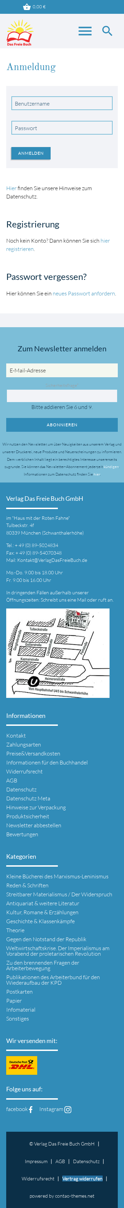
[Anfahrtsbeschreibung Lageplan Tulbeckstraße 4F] (58, 693)
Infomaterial (20, 1009)
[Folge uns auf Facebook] (30, 1108)
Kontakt (16, 735)
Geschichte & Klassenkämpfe (40, 921)
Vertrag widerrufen (82, 1178)
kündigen (111, 466)
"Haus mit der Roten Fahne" (41, 518)
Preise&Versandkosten (33, 753)
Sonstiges (17, 1018)
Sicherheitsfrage (62, 385)
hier (97, 474)
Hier (12, 188)
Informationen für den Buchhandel (47, 762)
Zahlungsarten (23, 744)
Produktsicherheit (27, 816)
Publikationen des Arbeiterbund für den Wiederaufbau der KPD (53, 980)
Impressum (36, 1161)
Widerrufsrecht (24, 771)
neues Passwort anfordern (84, 293)
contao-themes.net (74, 1196)
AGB (11, 780)
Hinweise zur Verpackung (36, 807)
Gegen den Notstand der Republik (46, 939)
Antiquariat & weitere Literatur (42, 903)
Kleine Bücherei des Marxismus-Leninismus (57, 876)
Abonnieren (62, 424)
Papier (14, 1000)
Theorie (15, 930)
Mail (82, 600)
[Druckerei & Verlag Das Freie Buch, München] (20, 34)
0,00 (34, 7)
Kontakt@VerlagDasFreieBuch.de (52, 560)
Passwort (26, 128)
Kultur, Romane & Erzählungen (42, 912)
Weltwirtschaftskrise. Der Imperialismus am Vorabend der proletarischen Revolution (58, 951)
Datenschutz (21, 789)
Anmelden (31, 153)
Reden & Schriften (27, 885)
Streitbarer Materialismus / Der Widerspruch (59, 894)
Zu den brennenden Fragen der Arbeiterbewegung (42, 965)
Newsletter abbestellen (33, 825)
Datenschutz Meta (28, 798)
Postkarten (19, 991)
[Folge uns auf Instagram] (67, 1108)
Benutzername (32, 103)
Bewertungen (22, 834)
